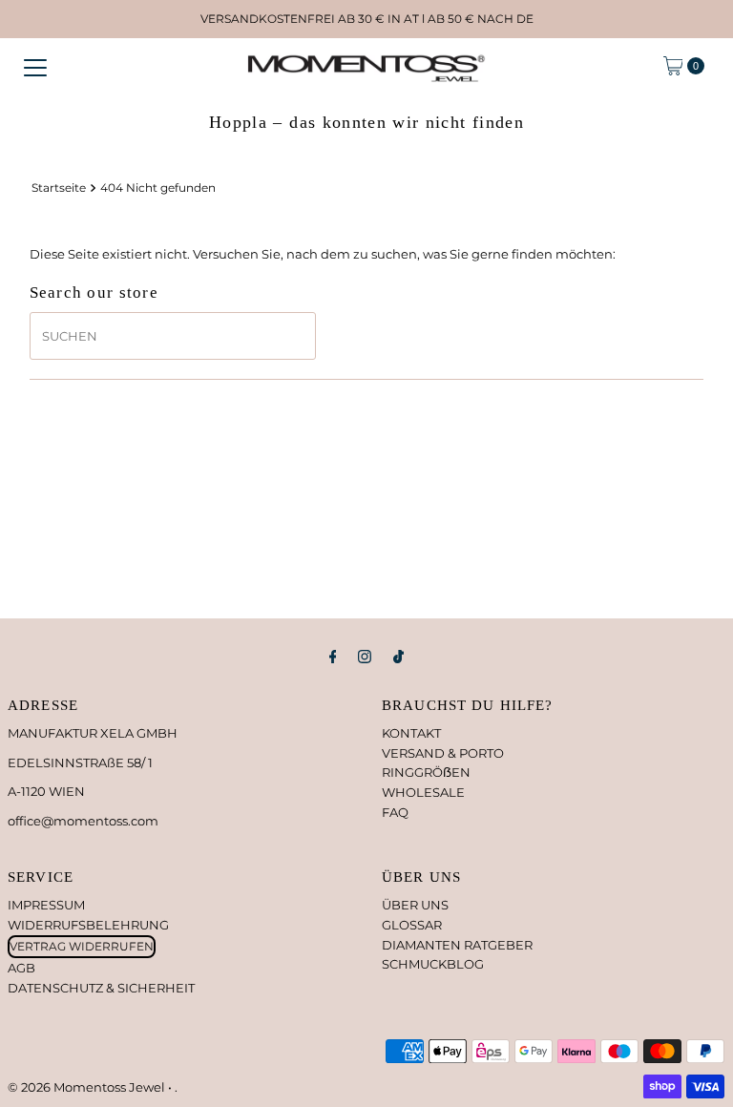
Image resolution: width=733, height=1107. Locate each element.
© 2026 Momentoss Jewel (88, 1087)
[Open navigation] (35, 66)
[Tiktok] (398, 657)
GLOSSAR (412, 924)
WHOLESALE (423, 792)
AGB (21, 967)
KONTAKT (411, 733)
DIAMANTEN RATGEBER (457, 944)
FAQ (395, 812)
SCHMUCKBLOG (433, 963)
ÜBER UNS (415, 904)
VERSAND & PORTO (443, 753)
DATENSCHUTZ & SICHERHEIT (101, 987)
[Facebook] (333, 657)
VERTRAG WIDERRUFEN (82, 946)
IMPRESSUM (46, 904)
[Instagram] (364, 657)
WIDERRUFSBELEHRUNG (88, 924)
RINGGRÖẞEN (426, 772)
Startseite (58, 188)
